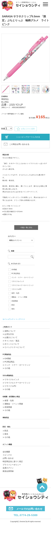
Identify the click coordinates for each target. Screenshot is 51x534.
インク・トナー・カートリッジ (22, 277)
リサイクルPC (17, 289)
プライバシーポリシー (12, 465)
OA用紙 (14, 269)
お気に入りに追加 (27, 129)
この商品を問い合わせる (19, 144)
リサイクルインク (18, 281)
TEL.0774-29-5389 (26, 515)
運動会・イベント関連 (19, 297)
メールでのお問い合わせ (29, 509)
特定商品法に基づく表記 (13, 461)
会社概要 (6, 452)
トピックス (7, 455)
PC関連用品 (7, 354)
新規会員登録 (8, 471)
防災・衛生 (6, 427)
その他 (7, 368)
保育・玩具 (15, 293)
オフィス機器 (7, 444)
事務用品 (6, 417)
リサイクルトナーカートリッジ (22, 285)
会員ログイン (8, 468)
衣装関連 (15, 301)
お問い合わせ (8, 458)
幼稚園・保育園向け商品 (11, 397)
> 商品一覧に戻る (26, 227)
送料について (10, 331)
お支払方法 (9, 334)
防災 (13, 305)
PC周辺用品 (16, 273)
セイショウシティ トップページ (14, 319)
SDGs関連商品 (8, 375)
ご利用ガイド (7, 327)
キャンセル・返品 (12, 341)
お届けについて (11, 337)
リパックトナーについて (15, 347)
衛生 (13, 309)
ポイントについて (12, 344)
